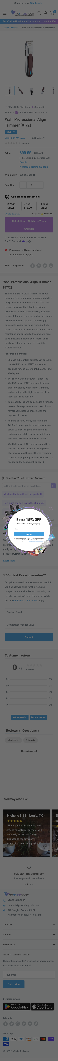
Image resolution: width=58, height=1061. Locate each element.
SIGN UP (29, 534)
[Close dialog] (51, 509)
